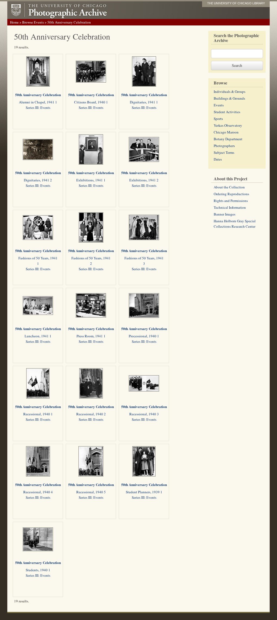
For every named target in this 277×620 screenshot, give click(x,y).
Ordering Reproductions (231, 193)
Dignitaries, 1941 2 (38, 180)
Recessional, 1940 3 (144, 414)
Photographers (224, 145)
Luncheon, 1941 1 (38, 336)
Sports (218, 118)
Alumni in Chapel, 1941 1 (38, 102)
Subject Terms (224, 152)
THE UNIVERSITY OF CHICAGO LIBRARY (236, 3)
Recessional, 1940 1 (38, 414)
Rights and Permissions (231, 200)
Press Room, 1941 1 (91, 336)
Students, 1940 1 (38, 569)
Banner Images (224, 214)
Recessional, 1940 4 (38, 492)
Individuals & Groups (229, 91)
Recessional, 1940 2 (91, 414)
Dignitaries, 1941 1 (144, 102)
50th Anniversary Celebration (38, 94)
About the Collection (229, 187)
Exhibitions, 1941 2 (144, 180)
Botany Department (228, 138)
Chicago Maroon (226, 132)
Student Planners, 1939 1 (144, 492)
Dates (218, 159)
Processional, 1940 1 (144, 336)
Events (219, 105)
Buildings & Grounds (229, 98)
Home (14, 22)
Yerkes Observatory (228, 125)
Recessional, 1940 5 (91, 492)
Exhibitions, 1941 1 (90, 180)
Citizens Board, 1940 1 (91, 102)
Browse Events (33, 22)
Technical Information (230, 207)
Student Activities (227, 111)
